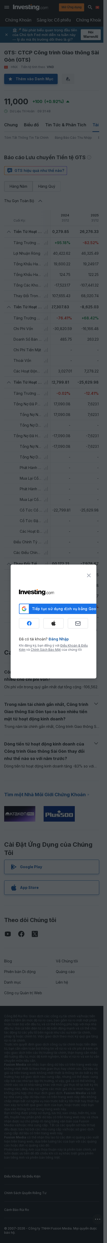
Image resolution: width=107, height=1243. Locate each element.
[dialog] (53, 621)
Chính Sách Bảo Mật (46, 650)
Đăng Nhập (59, 639)
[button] (64, 7)
